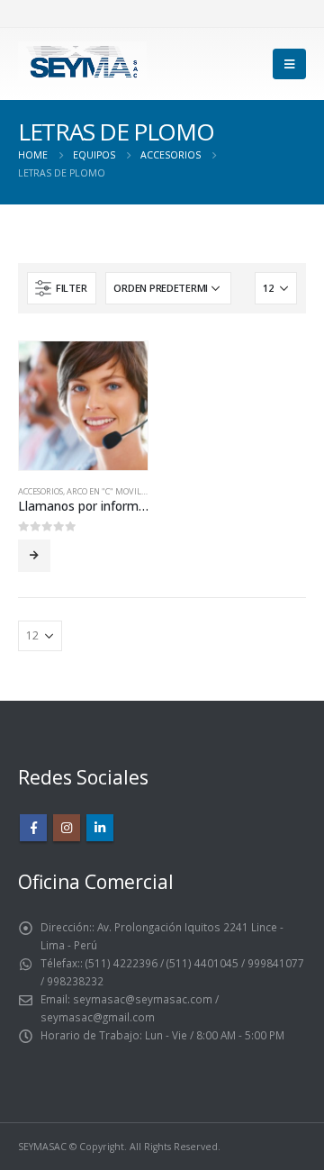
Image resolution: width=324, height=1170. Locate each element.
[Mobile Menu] (289, 64)
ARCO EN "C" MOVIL (104, 491)
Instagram (66, 827)
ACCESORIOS (40, 491)
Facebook (33, 827)
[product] (83, 405)
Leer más (34, 556)
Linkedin (99, 827)
